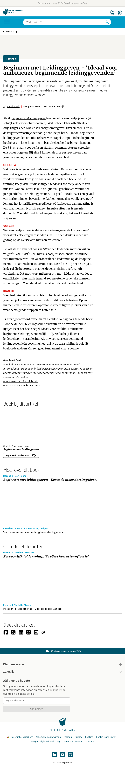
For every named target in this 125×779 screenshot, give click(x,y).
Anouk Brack (13, 106)
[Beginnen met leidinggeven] (14, 425)
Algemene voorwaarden (48, 737)
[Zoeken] (107, 22)
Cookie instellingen (106, 737)
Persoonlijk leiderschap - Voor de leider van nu (32, 608)
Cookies (89, 737)
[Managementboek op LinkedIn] (54, 754)
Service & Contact (72, 741)
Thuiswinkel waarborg (21, 737)
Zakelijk (8, 672)
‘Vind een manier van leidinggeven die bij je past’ (33, 532)
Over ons (89, 741)
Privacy (78, 737)
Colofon (68, 737)
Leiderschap (11, 31)
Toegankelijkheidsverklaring (46, 741)
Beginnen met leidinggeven (29, 118)
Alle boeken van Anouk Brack (20, 381)
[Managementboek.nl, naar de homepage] (13, 14)
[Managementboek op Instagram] (70, 754)
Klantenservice (13, 664)
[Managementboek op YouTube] (62, 754)
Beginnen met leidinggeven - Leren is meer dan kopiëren (50, 480)
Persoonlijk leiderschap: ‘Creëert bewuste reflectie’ (46, 556)
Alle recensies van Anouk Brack (21, 385)
